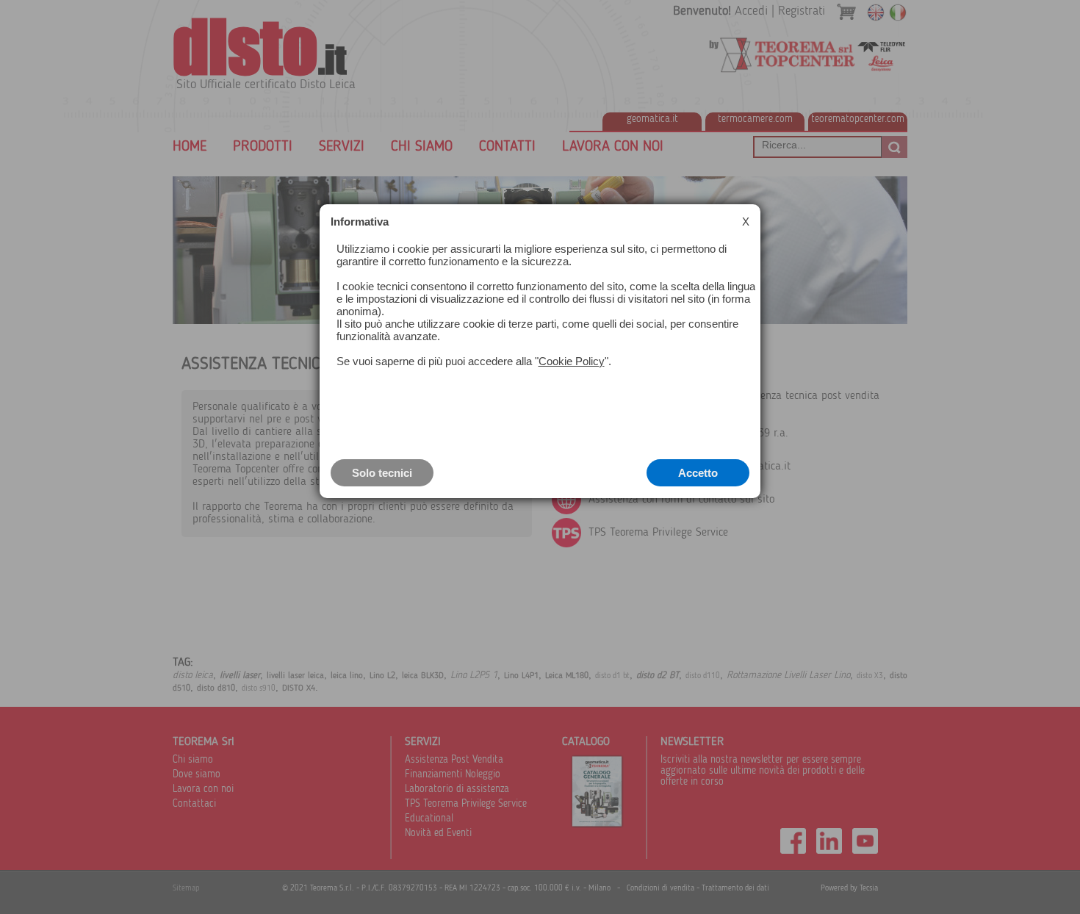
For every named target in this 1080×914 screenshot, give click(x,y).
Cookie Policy (572, 361)
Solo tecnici (382, 473)
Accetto (698, 473)
